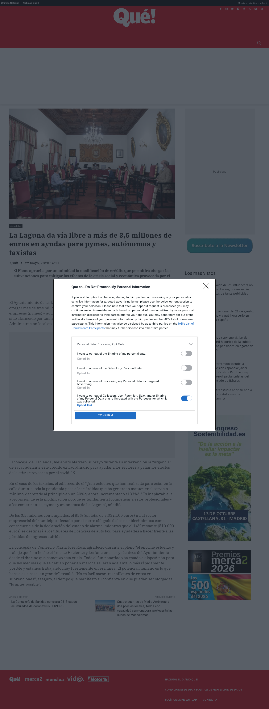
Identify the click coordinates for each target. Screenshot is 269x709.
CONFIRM (105, 415)
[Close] (207, 287)
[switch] (186, 353)
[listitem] (134, 344)
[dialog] (134, 354)
